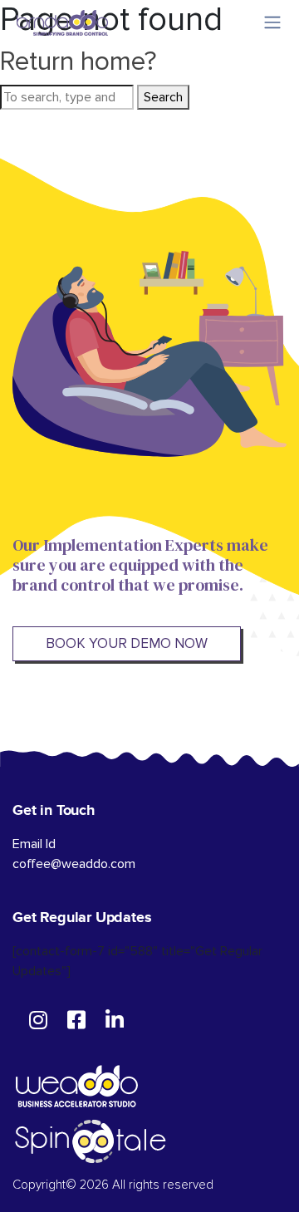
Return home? (78, 62)
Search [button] (163, 97)
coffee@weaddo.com (73, 864)
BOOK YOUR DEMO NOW (127, 643)
